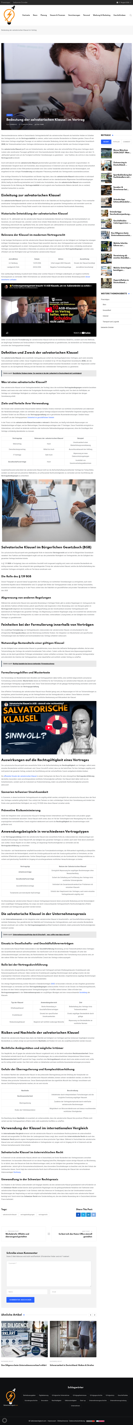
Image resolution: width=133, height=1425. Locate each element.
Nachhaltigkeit (56, 1400)
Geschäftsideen (119, 15)
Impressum (52, 1421)
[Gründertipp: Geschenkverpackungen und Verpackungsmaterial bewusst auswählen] (104, 213)
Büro (104, 305)
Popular (116, 142)
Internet (105, 316)
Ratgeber (4, 1361)
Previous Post (13, 1231)
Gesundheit (107, 310)
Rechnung (17, 1172)
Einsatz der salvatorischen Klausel (24, 776)
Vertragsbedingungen (27, 1214)
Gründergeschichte (31, 1400)
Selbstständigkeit (70, 1400)
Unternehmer (75, 1406)
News (35, 15)
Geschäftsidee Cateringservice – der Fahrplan (121, 223)
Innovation (44, 1400)
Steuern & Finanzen (57, 15)
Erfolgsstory (110, 1395)
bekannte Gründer (20, 2)
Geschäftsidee (123, 1395)
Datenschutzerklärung (77, 1421)
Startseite (26, 15)
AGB (52, 984)
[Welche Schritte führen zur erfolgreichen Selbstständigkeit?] (106, 246)
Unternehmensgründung (118, 1400)
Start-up (83, 1400)
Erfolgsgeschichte (96, 1395)
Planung (44, 15)
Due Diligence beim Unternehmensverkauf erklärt (24, 1365)
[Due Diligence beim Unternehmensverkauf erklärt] (105, 235)
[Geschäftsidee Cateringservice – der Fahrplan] (106, 224)
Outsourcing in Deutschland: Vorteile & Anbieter (122, 165)
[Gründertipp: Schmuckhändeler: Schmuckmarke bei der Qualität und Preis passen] (106, 202)
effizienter (7, 776)
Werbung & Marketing (101, 15)
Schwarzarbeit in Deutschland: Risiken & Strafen (72, 1365)
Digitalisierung (43, 1395)
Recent (106, 142)
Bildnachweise (62, 1421)
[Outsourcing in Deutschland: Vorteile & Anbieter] (106, 165)
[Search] (131, 15)
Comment (126, 142)
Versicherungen (74, 15)
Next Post (86, 1231)
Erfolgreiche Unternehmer (60, 1395)
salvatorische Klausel (10, 1214)
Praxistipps (5, 2)
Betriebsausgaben (29, 1395)
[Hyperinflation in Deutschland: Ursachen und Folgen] (106, 283)
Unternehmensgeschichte (98, 1400)
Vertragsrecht (43, 1214)
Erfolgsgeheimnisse (79, 1395)
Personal (86, 15)
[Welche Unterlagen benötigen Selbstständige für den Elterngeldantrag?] (106, 271)
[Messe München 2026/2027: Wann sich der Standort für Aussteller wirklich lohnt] (106, 153)
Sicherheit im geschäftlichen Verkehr (41, 417)
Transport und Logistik (111, 322)
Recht (11, 1361)
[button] (90, 1315)
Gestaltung (83, 992)
